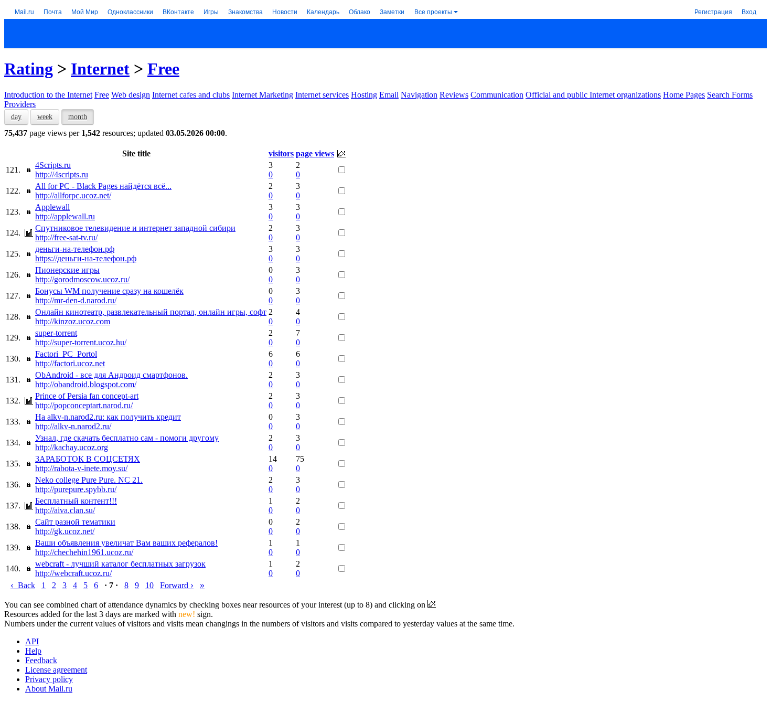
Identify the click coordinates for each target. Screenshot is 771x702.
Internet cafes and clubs (191, 94)
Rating (28, 68)
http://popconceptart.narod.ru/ (84, 405)
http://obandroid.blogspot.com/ (85, 384)
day (16, 117)
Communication (496, 94)
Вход (749, 11)
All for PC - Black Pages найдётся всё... (103, 186)
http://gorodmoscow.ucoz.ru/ (82, 279)
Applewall (52, 207)
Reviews (454, 94)
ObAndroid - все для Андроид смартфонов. (111, 374)
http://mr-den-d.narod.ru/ (75, 300)
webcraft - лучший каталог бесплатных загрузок (120, 563)
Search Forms (730, 94)
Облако (359, 11)
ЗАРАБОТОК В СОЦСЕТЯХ (87, 458)
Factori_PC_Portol (66, 353)
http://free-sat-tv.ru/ (66, 237)
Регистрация (713, 11)
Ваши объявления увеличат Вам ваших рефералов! (126, 542)
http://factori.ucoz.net (70, 363)
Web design (130, 94)
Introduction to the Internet (48, 94)
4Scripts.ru (53, 165)
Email (389, 94)
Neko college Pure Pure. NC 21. (89, 479)
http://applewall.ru (65, 216)
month (77, 117)
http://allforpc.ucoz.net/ (73, 195)
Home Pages (684, 94)
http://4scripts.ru (61, 174)
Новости (284, 11)
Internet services (322, 94)
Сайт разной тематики (75, 521)
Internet (100, 68)
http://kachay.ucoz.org (71, 447)
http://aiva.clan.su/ (65, 510)
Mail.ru (24, 11)
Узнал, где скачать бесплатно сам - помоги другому (127, 437)
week (44, 117)
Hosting (364, 94)
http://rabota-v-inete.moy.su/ (81, 468)
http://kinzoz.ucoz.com (72, 321)
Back (22, 585)
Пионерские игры (67, 269)
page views (315, 153)
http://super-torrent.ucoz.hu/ (80, 342)
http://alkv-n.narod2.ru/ (73, 426)
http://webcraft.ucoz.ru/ (73, 573)
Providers (20, 104)
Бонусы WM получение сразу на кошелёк (109, 290)
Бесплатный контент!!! (76, 500)
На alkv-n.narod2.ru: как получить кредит (108, 416)
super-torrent (56, 332)
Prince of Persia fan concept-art (86, 395)
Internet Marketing (262, 94)
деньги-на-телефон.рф (74, 248)
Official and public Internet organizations (593, 94)
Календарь (323, 11)
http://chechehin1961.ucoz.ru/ (84, 552)
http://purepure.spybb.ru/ (75, 489)
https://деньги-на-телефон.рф (85, 258)
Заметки (392, 11)
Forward (177, 585)
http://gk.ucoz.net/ (64, 531)
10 (149, 585)
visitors (281, 153)
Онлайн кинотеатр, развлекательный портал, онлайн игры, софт (150, 311)
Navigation (419, 94)
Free (163, 68)
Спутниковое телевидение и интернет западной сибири (135, 228)
